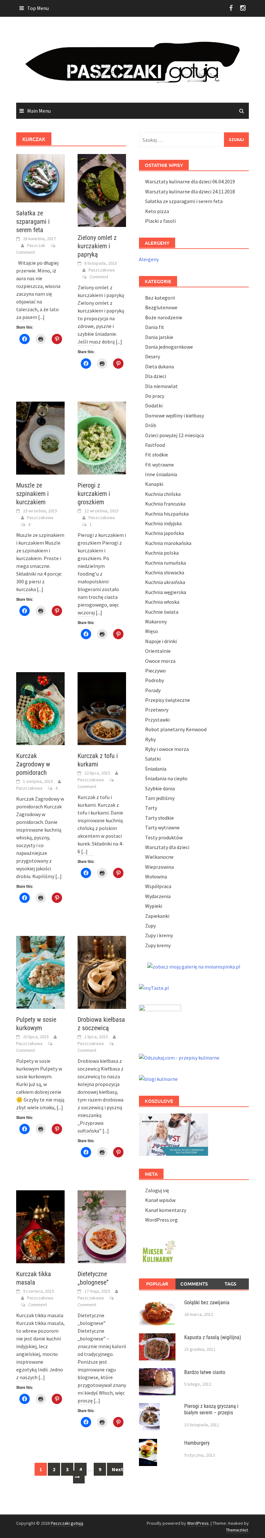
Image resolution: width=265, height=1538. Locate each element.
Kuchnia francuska (165, 503)
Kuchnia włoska (162, 602)
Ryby (150, 739)
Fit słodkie (156, 454)
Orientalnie (158, 651)
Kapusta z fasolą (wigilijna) (212, 1337)
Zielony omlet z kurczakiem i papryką (97, 246)
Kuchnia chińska (163, 494)
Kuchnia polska (162, 552)
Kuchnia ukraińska (165, 582)
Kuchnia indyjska (163, 523)
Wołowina (156, 876)
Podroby (154, 680)
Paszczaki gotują (67, 1523)
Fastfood (155, 445)
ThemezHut (237, 1530)
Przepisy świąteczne (167, 700)
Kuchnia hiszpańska (167, 513)
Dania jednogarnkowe (169, 346)
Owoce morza (160, 661)
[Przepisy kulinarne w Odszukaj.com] (179, 1057)
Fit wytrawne (159, 464)
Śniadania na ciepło (166, 778)
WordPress (198, 1523)
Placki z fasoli (160, 221)
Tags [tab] (230, 1283)
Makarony (156, 621)
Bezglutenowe (161, 307)
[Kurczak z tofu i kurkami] (102, 708)
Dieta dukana (159, 366)
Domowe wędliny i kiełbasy (174, 415)
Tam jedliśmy (160, 798)
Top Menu (38, 8)
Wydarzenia (158, 896)
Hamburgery (197, 1443)
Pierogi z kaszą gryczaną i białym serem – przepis (211, 1409)
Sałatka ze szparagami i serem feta (33, 221)
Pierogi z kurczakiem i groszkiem (94, 493)
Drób (150, 425)
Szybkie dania (160, 788)
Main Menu (39, 111)
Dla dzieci (155, 376)
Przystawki (157, 719)
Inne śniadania (161, 474)
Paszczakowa (102, 270)
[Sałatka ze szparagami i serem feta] (40, 177)
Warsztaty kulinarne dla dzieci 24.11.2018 (190, 191)
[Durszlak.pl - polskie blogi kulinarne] (158, 1078)
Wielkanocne (159, 857)
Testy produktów (164, 837)
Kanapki (154, 484)
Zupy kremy (158, 945)
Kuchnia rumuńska (165, 562)
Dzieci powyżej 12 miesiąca (174, 435)
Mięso (151, 631)
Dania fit (154, 327)
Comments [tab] (194, 1283)
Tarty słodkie (159, 818)
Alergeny (149, 259)
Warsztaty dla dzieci (167, 847)
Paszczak (36, 245)
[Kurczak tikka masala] (40, 1226)
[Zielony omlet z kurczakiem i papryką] (102, 190)
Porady (153, 690)
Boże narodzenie (163, 317)
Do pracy (154, 396)
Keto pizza (157, 211)
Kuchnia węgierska (165, 592)
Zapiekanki (157, 916)
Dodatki (154, 405)
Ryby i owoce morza (167, 749)
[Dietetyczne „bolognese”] (102, 1226)
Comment (25, 252)
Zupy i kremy (159, 935)
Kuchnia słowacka (164, 572)
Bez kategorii (160, 297)
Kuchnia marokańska (168, 543)
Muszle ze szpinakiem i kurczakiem (32, 493)
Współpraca (158, 886)
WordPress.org (161, 1219)
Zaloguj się (157, 1190)
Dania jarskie (159, 337)
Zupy (150, 925)
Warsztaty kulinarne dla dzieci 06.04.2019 (190, 181)
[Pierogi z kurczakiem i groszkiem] (102, 437)
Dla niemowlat (161, 386)
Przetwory (156, 709)
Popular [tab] (157, 1283)
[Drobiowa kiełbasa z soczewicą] (102, 972)
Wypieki (153, 906)
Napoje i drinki (161, 641)
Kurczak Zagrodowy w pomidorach (33, 764)
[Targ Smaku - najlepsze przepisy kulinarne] (160, 1022)
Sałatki (153, 758)
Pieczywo (155, 670)
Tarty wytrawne (162, 827)
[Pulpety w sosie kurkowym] (40, 972)
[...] (41, 317)
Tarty (151, 808)
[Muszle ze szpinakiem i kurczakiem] (40, 437)
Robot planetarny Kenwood (176, 729)
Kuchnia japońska (164, 533)
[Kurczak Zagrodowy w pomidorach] (40, 708)
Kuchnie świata (161, 612)
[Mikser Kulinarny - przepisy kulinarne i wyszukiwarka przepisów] (158, 1250)
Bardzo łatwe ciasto (204, 1372)
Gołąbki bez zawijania (206, 1302)
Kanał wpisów (160, 1200)
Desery (152, 356)
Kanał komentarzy (165, 1210)
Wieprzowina (159, 867)
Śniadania (155, 768)
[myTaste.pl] (154, 987)
